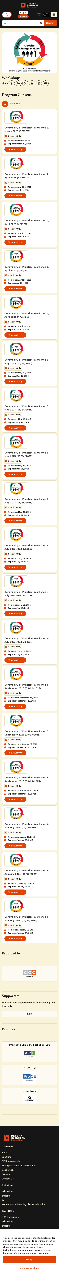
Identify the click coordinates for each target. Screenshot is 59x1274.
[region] (29, 1251)
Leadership (8, 1170)
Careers (6, 1174)
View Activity (15, 149)
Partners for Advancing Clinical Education (23, 1204)
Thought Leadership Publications (19, 1165)
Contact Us (8, 1178)
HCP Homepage (10, 1217)
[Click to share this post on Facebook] (12, 83)
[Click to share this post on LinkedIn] (19, 83)
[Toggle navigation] (54, 14)
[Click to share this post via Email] (46, 83)
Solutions (6, 1157)
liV (3, 1200)
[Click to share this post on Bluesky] (32, 83)
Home (5, 1152)
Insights (6, 1195)
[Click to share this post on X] (25, 83)
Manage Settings (29, 1268)
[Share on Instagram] (39, 83)
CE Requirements (11, 1161)
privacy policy (42, 1253)
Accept (29, 1259)
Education (7, 1191)
